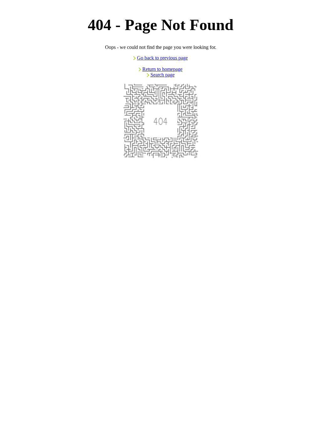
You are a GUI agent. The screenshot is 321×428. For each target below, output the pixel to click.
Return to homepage (162, 69)
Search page (162, 74)
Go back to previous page (162, 57)
